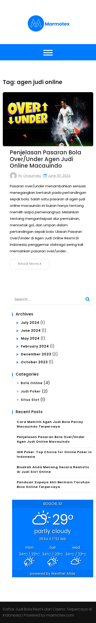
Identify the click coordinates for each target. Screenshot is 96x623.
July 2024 (30, 322)
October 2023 (34, 362)
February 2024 (35, 346)
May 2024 (30, 338)
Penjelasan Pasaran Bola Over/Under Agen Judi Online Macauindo (45, 159)
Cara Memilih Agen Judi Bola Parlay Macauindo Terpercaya (50, 424)
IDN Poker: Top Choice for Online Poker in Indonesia (54, 454)
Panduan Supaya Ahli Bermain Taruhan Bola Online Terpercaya (53, 484)
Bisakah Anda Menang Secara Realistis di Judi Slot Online (53, 469)
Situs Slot (30, 399)
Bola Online (32, 383)
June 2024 (31, 330)
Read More (28, 263)
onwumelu (32, 175)
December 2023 (36, 354)
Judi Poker (31, 391)
